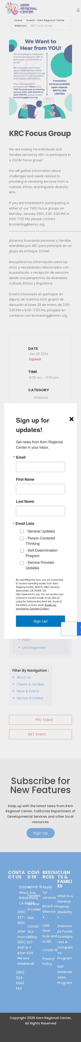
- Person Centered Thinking (40, 540)
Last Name (25, 501)
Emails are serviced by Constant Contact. (36, 606)
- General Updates (40, 531)
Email (20, 457)
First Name (25, 479)
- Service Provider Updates (40, 565)
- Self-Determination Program (42, 552)
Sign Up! (40, 620)
